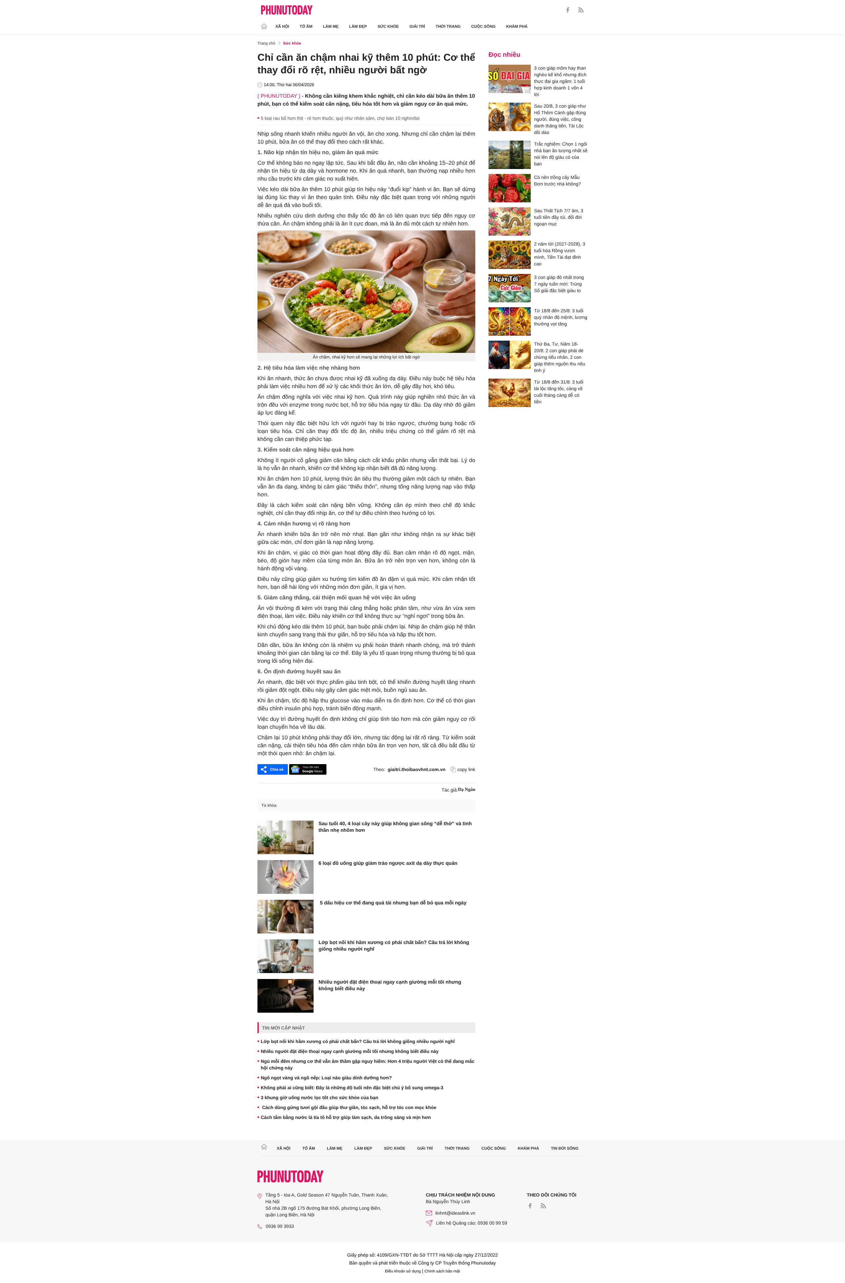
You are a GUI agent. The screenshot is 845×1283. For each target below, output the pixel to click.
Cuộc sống (483, 26)
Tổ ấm (306, 26)
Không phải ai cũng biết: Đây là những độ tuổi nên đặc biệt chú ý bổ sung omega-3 (352, 1087)
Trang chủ (266, 43)
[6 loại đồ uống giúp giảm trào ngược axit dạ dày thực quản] (285, 877)
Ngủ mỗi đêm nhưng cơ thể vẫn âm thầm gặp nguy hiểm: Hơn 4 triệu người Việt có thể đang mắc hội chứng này (367, 1064)
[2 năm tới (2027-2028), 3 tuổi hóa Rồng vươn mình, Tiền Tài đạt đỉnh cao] (510, 255)
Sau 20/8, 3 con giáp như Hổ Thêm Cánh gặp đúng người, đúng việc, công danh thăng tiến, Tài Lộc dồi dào (560, 119)
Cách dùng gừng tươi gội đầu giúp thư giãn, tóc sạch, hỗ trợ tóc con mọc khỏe (348, 1107)
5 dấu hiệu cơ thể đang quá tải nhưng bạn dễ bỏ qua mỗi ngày (392, 903)
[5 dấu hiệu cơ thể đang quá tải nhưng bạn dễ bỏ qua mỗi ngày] (285, 916)
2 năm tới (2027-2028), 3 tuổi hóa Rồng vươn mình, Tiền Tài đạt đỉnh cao (559, 253)
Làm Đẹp (358, 26)
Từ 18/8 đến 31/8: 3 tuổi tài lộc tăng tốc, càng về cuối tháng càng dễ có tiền (558, 391)
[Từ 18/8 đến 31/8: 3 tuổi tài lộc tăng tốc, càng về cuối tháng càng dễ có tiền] (510, 393)
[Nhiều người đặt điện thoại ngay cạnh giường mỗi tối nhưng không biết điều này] (285, 996)
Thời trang (448, 26)
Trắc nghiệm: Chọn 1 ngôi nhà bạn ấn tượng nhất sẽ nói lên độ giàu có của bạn (561, 153)
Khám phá (516, 26)
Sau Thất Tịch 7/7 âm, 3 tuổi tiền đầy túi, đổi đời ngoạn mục (558, 217)
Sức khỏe (388, 26)
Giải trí (417, 26)
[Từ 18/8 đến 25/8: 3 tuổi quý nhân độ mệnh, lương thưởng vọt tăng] (510, 321)
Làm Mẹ (331, 26)
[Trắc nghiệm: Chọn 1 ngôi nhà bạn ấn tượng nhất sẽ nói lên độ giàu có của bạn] (510, 155)
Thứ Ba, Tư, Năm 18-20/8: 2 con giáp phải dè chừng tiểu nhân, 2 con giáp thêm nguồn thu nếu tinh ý (559, 357)
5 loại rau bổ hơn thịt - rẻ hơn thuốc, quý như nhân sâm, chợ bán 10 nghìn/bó (340, 118)
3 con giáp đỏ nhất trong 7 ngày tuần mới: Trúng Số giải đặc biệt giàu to (559, 284)
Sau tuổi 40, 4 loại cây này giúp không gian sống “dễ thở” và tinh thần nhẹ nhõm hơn (395, 827)
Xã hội (282, 26)
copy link (466, 769)
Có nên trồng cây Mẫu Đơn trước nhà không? (557, 180)
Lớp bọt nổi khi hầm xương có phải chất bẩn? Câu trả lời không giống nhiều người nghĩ (394, 946)
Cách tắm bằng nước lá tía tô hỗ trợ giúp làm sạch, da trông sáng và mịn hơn (346, 1117)
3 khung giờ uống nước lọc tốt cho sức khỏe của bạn (319, 1097)
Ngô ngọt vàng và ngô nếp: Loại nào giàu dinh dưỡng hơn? (326, 1077)
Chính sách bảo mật (442, 1271)
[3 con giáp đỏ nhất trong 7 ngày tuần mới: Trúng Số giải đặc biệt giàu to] (510, 288)
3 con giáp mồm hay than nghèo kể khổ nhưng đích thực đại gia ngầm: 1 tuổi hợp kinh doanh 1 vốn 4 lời (560, 81)
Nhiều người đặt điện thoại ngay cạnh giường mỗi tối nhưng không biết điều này (390, 985)
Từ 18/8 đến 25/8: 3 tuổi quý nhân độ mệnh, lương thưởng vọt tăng (560, 317)
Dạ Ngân (466, 789)
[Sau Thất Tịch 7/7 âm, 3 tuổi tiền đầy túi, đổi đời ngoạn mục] (510, 221)
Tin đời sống (565, 1148)
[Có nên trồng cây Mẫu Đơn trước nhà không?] (510, 188)
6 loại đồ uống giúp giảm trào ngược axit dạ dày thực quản (388, 863)
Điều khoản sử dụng (403, 1271)
